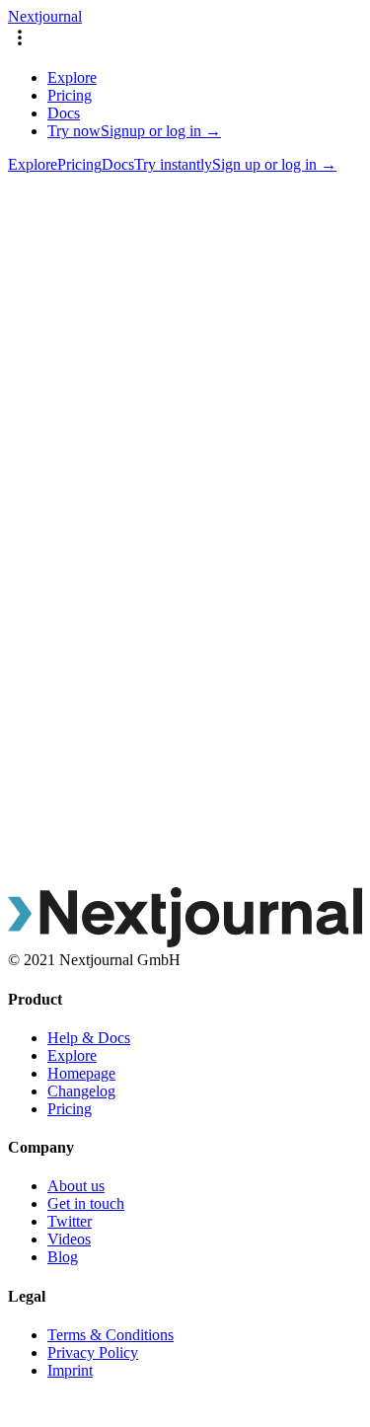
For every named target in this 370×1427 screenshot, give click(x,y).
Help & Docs (88, 1037)
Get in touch (85, 1203)
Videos (69, 1239)
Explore (72, 77)
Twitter (69, 1221)
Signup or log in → (161, 130)
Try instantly (173, 164)
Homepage (81, 1073)
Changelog (81, 1091)
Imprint (70, 1370)
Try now (74, 130)
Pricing (69, 95)
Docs (63, 113)
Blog (62, 1256)
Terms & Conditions (110, 1334)
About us (76, 1185)
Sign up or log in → (274, 164)
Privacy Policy (92, 1352)
